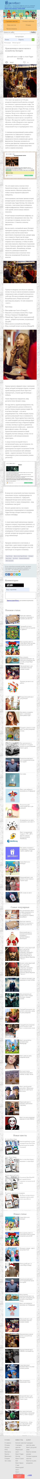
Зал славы (8, 1461)
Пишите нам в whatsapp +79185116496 (15, 8)
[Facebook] (9, 574)
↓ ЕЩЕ (29, 1475)
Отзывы (7, 1445)
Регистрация (7, 42)
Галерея (7, 1458)
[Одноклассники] (11, 574)
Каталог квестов (21, 1443)
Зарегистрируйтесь (13, 600)
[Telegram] (14, 574)
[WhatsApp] (17, 574)
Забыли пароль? (16, 42)
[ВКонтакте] (6, 574)
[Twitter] (19, 574)
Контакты (8, 1452)
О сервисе (8, 1443)
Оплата (7, 1447)
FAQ (6, 1449)
